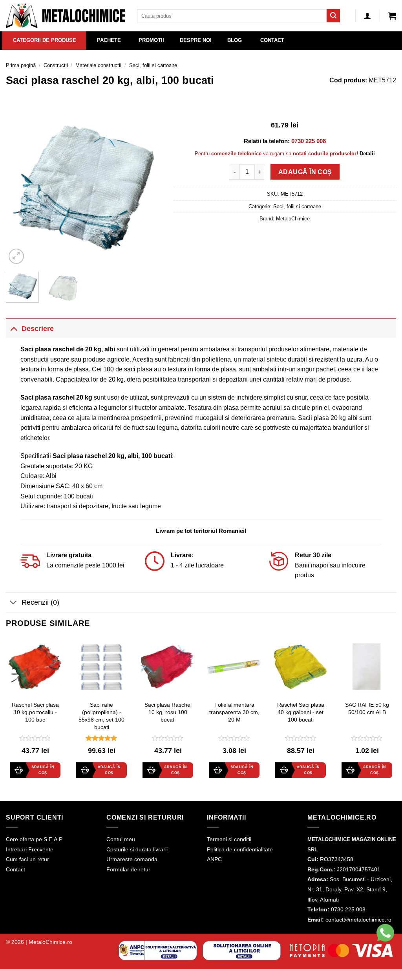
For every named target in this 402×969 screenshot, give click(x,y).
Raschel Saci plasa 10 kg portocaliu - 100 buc (35, 712)
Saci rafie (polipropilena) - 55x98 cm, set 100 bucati (101, 716)
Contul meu (120, 839)
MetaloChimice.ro (50, 942)
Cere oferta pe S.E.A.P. (34, 839)
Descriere (38, 329)
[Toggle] (13, 328)
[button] (392, 15)
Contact (15, 869)
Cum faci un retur (27, 859)
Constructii (56, 65)
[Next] (149, 188)
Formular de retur (128, 869)
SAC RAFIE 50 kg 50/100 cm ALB (367, 708)
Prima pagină (21, 65)
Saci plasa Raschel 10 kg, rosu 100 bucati (168, 712)
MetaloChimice (293, 219)
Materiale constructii (98, 65)
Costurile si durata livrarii (137, 849)
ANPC (214, 859)
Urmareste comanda (131, 859)
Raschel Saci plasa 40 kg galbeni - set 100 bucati (300, 712)
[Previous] (19, 188)
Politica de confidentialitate (240, 849)
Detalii (367, 153)
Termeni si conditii (229, 839)
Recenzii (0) (40, 602)
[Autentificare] (367, 15)
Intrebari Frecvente (29, 849)
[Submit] (333, 15)
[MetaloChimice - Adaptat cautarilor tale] (65, 16)
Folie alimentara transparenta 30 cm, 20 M (234, 712)
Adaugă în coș (305, 172)
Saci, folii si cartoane (153, 65)
